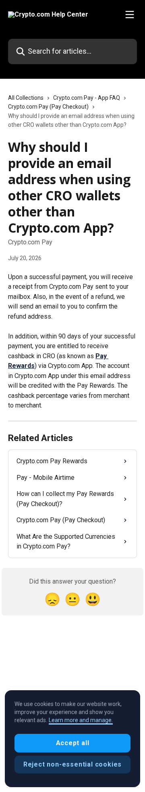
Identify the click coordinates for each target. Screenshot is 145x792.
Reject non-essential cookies (72, 764)
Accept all (72, 743)
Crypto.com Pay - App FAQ (86, 98)
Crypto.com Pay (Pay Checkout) (48, 106)
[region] (72, 738)
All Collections (26, 98)
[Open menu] (129, 14)
